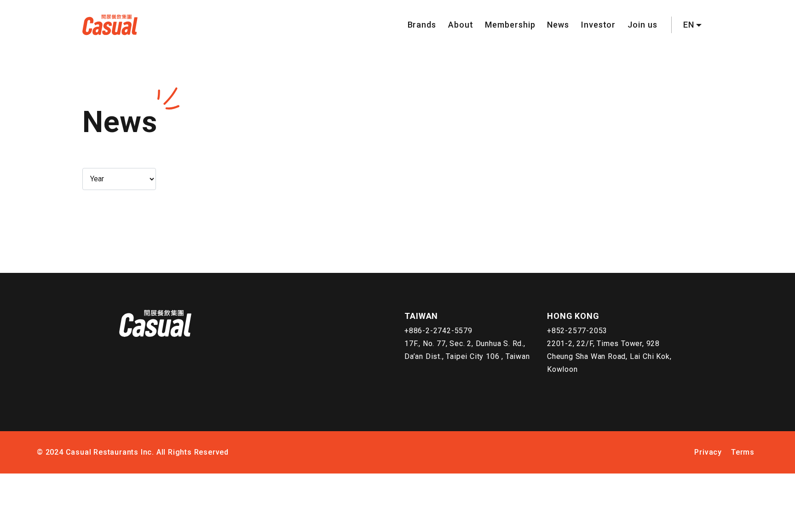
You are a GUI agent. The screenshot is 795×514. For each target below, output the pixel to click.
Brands (422, 24)
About (460, 24)
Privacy (708, 452)
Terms (743, 452)
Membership (510, 24)
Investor (598, 24)
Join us (642, 24)
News (558, 24)
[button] (692, 25)
